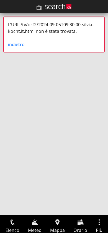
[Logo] (58, 6)
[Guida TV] (39, 7)
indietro (16, 44)
